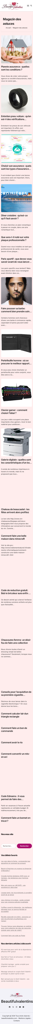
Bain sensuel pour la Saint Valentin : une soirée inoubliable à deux (15, 980)
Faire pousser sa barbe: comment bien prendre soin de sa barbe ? (15, 311)
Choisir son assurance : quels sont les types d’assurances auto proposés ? (16, 168)
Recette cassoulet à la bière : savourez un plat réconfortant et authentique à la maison (16, 919)
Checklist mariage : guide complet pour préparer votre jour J (15, 965)
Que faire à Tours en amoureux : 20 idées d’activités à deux (16, 958)
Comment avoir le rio (11, 742)
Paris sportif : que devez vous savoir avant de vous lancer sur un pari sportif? (16, 261)
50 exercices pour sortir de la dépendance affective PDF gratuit (16, 951)
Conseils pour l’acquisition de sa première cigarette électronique (16, 695)
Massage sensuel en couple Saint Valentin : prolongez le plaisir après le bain (16, 973)
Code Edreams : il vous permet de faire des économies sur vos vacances (16, 799)
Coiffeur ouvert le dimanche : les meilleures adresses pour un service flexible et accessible (16, 909)
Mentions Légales (25, 1018)
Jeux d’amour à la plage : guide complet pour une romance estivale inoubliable (15, 901)
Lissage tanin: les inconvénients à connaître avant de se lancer (16, 894)
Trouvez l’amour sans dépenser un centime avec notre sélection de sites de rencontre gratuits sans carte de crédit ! (16, 928)
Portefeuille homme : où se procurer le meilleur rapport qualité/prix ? (15, 363)
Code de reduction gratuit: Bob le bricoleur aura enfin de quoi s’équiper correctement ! (16, 593)
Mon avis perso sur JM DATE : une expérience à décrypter (13, 886)
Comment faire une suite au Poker (13, 936)
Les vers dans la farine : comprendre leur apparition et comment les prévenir (15, 862)
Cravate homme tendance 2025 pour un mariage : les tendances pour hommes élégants (15, 878)
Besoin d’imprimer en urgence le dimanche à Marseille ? (16, 870)
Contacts (16, 1021)
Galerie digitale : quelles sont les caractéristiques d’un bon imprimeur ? (16, 462)
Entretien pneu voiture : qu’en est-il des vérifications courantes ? (16, 119)
